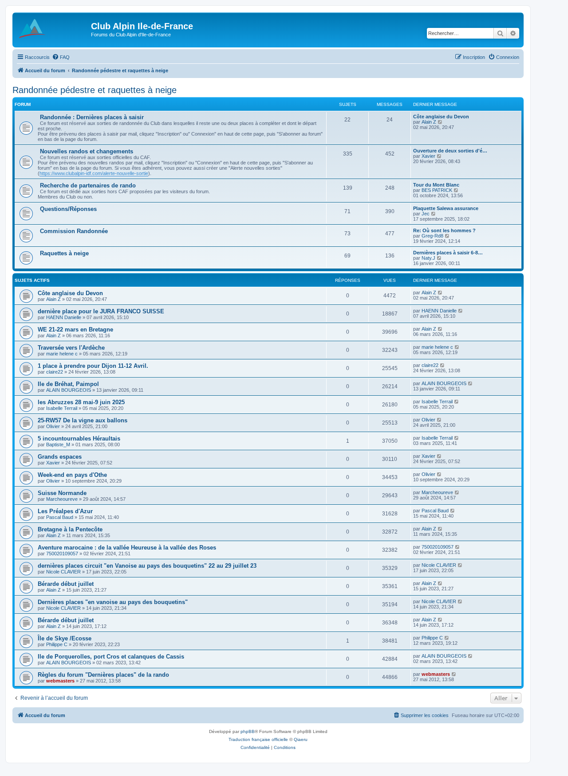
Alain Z (429, 122)
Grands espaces (60, 456)
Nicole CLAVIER (63, 571)
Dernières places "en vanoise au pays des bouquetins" (113, 602)
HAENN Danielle (63, 317)
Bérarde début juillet (66, 584)
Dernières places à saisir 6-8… (448, 252)
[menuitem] (61, 57)
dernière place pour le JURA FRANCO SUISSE (101, 311)
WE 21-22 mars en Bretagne (75, 329)
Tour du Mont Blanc (436, 184)
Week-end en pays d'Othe (72, 475)
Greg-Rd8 (432, 235)
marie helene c (62, 353)
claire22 (54, 371)
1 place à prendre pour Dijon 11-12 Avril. (93, 366)
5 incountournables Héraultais (79, 438)
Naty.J (428, 258)
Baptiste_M (58, 444)
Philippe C (56, 644)
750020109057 (62, 553)
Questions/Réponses (68, 209)
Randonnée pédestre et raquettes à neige (94, 90)
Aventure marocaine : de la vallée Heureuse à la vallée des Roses (127, 547)
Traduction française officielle (258, 739)
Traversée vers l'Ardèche (71, 347)
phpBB (248, 731)
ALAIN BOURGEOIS (68, 390)
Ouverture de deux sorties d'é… (450, 150)
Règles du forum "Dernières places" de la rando (103, 674)
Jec (426, 213)
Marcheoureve (62, 499)
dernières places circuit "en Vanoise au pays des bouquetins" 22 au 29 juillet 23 (147, 565)
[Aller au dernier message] (440, 292)
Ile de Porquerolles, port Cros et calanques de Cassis (111, 656)
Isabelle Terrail (61, 408)
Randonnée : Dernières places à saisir (92, 117)
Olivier (53, 426)
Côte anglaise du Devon (441, 116)
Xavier (428, 156)
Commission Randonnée (74, 231)
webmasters (60, 680)
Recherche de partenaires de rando (88, 185)
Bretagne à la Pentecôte (70, 529)
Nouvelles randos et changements (86, 151)
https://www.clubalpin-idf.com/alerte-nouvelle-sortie (93, 173)
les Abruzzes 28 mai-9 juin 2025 (81, 402)
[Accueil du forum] (53, 29)
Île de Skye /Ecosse (64, 638)
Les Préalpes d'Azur (65, 511)
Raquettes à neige (64, 253)
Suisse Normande (62, 493)
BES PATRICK (437, 190)
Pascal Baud (59, 517)
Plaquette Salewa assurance (445, 208)
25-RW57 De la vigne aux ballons (82, 420)
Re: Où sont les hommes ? (444, 230)
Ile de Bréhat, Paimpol (68, 384)
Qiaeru (301, 739)
